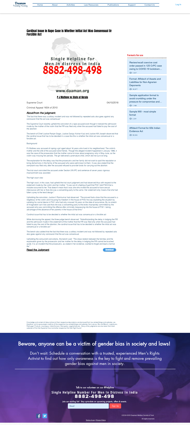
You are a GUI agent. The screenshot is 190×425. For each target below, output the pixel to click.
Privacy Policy (101, 420)
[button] (70, 5)
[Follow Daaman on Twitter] (45, 416)
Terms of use (90, 420)
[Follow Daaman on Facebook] (38, 416)
